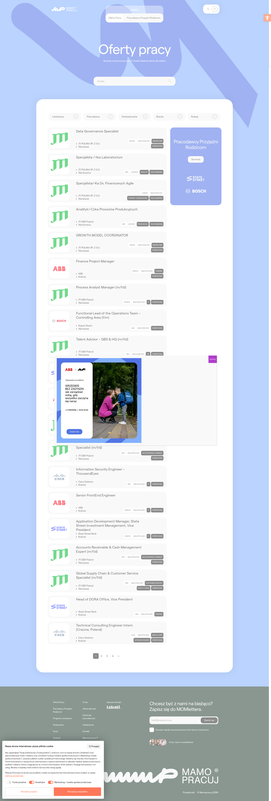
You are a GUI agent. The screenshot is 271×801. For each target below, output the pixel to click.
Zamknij (213, 359)
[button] (267, 17)
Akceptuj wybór (29, 791)
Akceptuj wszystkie (77, 791)
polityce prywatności (14, 776)
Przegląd (95, 746)
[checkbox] (15, 782)
